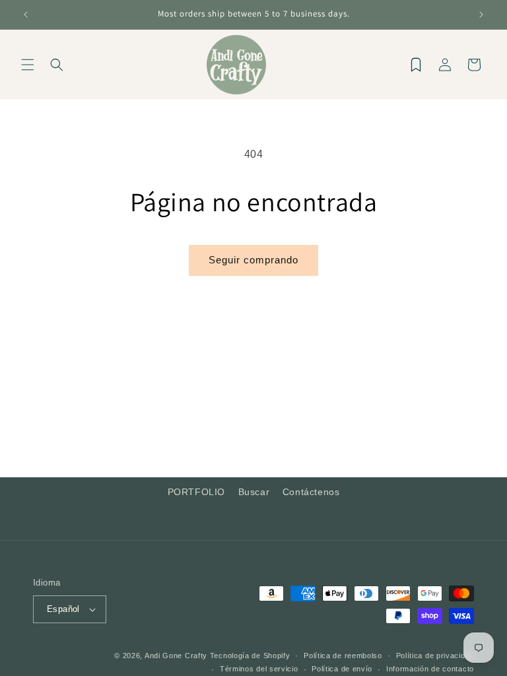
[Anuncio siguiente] (481, 14)
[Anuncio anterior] (25, 14)
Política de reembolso (343, 655)
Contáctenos (311, 492)
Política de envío (342, 669)
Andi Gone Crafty (176, 655)
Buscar (254, 492)
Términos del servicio (259, 669)
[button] (27, 64)
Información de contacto (430, 669)
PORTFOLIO (196, 492)
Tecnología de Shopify (250, 655)
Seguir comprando (253, 259)
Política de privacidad (435, 655)
